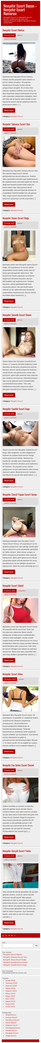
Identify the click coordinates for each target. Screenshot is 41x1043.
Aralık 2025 (10, 980)
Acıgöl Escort (11, 1015)
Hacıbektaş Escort (13, 1028)
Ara (3, 942)
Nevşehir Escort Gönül (13, 585)
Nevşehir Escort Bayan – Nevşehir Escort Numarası (20, 9)
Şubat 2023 (10, 988)
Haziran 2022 (11, 991)
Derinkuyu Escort (12, 1020)
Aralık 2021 (10, 1006)
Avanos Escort (11, 1017)
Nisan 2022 (10, 996)
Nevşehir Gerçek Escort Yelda (17, 851)
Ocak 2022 (10, 1004)
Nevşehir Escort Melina (13, 30)
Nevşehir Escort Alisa (13, 674)
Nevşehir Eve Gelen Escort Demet (18, 765)
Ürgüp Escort (11, 1036)
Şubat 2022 (10, 1001)
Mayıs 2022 (10, 993)
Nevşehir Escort (17, 116)
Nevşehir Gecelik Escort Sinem (17, 315)
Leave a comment (10, 39)
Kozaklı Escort (11, 1030)
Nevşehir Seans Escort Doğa (16, 218)
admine (19, 35)
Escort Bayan (11, 1022)
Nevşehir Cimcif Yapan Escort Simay (20, 494)
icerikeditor (22, 591)
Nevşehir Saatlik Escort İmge (16, 409)
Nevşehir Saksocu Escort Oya (16, 124)
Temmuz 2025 (11, 983)
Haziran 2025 (11, 986)
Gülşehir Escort (12, 1025)
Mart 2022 (10, 999)
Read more (8, 110)
